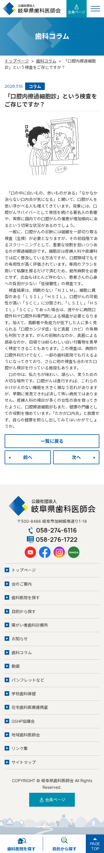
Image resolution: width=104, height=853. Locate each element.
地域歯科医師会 (26, 734)
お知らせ (20, 638)
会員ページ (76, 12)
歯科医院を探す (26, 597)
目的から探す (24, 611)
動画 (16, 666)
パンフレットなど (28, 680)
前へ (27, 457)
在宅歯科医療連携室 (30, 707)
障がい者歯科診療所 (30, 625)
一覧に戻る (52, 441)
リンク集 (20, 748)
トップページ (17, 60)
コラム (35, 86)
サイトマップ (24, 762)
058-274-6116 (56, 530)
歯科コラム (46, 60)
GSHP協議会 (23, 721)
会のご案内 (22, 583)
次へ (76, 457)
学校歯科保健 (24, 693)
